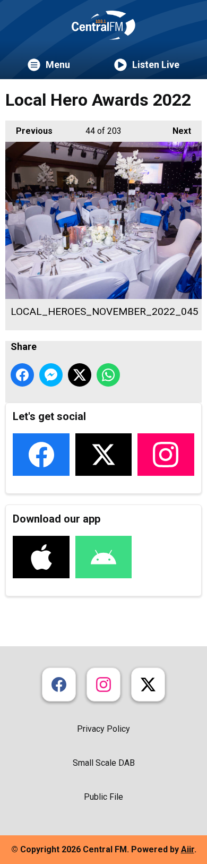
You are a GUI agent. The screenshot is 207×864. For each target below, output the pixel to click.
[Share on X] (79, 375)
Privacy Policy (103, 729)
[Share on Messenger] (51, 375)
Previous (29, 131)
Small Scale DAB (104, 763)
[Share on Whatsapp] (108, 375)
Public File (103, 797)
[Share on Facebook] (22, 375)
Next (176, 131)
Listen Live (155, 64)
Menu (58, 64)
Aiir (187, 849)
